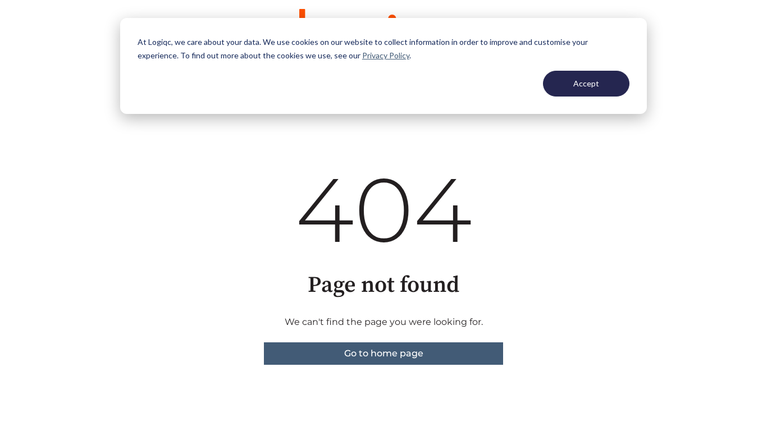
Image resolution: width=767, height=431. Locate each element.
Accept (586, 83)
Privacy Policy (385, 55)
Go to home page (383, 353)
